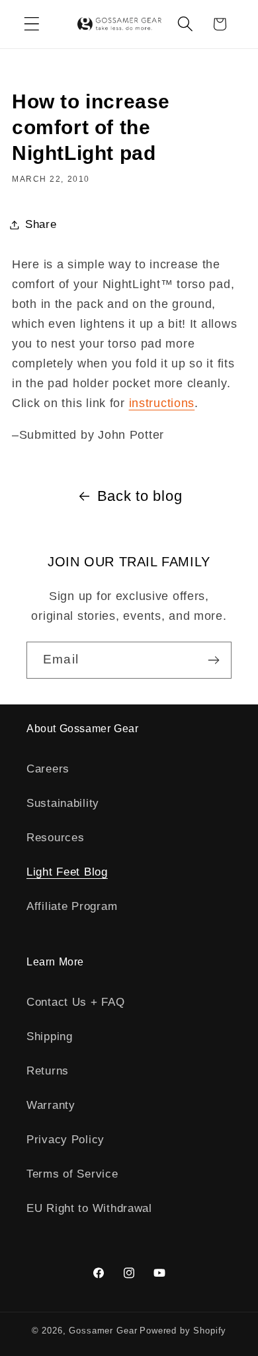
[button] (32, 24)
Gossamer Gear (103, 1331)
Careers (47, 769)
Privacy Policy (65, 1139)
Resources (55, 837)
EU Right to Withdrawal (89, 1208)
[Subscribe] (213, 660)
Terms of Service (72, 1174)
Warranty (50, 1105)
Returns (47, 1071)
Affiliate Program (71, 906)
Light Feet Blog (67, 872)
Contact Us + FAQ (75, 1002)
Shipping (49, 1036)
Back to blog (140, 496)
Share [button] (41, 224)
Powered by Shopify (183, 1331)
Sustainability (62, 803)
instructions (162, 403)
